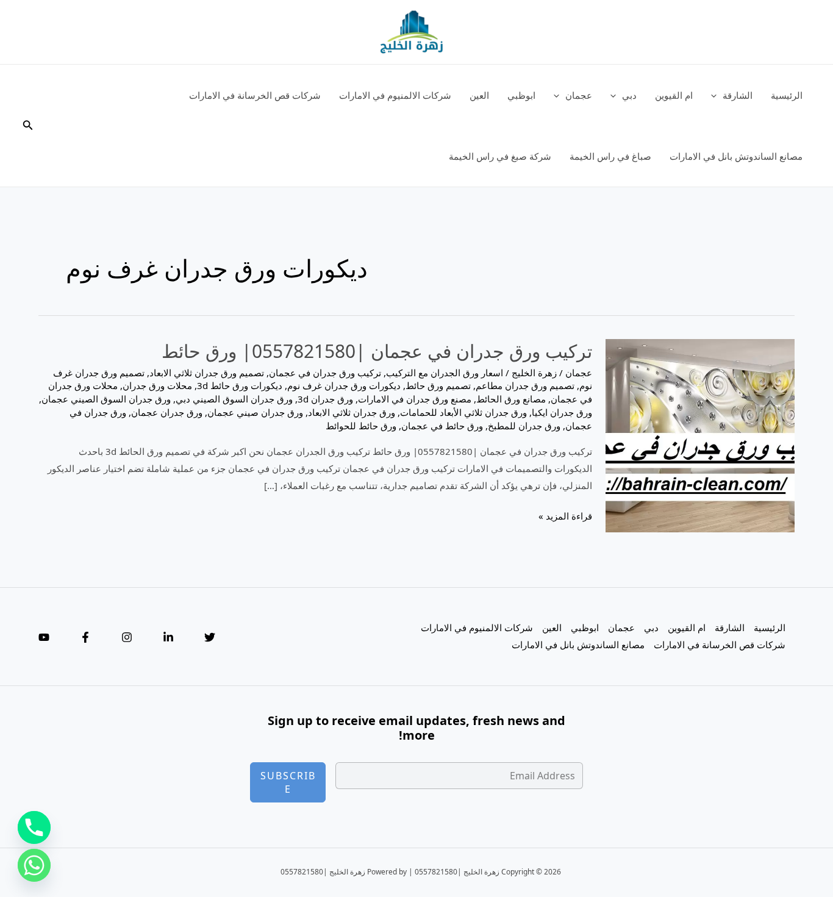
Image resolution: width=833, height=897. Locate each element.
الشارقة (738, 95)
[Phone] (34, 827)
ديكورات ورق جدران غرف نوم (344, 385)
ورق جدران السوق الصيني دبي (234, 399)
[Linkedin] (168, 637)
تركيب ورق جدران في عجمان (325, 372)
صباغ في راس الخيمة (610, 156)
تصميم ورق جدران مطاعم (525, 385)
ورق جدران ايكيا (562, 412)
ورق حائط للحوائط (361, 426)
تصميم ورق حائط (438, 385)
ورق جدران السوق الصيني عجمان (106, 399)
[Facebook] (85, 637)
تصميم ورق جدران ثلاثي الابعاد (206, 372)
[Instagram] (126, 637)
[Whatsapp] (34, 865)
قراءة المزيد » (565, 517)
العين (479, 95)
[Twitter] (209, 637)
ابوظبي (521, 95)
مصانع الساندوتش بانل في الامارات (736, 156)
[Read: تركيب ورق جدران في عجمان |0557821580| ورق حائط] (700, 434)
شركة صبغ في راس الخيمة (500, 156)
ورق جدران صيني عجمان (255, 412)
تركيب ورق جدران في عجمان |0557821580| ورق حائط (377, 350)
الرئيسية (787, 95)
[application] (717, 95)
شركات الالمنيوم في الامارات (395, 95)
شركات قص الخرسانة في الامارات (255, 95)
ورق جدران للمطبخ (524, 426)
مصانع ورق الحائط (511, 399)
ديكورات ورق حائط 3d (239, 385)
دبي (629, 95)
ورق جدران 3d (325, 399)
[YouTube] (43, 637)
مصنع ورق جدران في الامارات (414, 399)
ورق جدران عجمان (166, 412)
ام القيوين (674, 95)
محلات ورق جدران (157, 385)
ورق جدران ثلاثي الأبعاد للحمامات (463, 412)
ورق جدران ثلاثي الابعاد (351, 412)
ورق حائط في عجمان (442, 426)
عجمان (578, 95)
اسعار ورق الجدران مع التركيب (444, 372)
